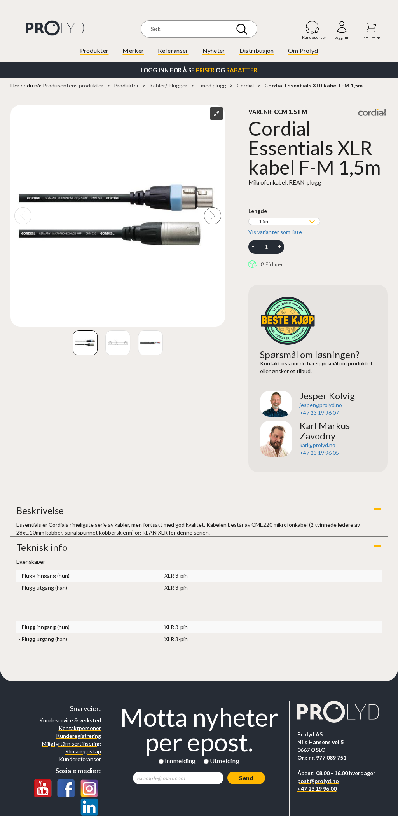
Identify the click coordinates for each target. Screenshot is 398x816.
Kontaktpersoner (80, 728)
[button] (199, 510)
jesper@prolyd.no (321, 405)
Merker (133, 50)
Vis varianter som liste (275, 232)
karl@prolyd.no (317, 445)
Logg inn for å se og (199, 69)
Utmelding (225, 760)
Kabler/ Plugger (168, 85)
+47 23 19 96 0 (318, 412)
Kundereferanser (80, 759)
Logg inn (342, 27)
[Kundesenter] (312, 27)
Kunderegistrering (78, 735)
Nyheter (213, 50)
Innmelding (180, 760)
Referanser (173, 50)
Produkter (94, 50)
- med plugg (212, 85)
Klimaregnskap (83, 751)
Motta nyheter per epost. (199, 730)
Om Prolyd (303, 50)
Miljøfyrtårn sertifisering (71, 743)
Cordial (245, 85)
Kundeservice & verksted (70, 720)
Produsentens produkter (73, 85)
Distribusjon (256, 50)
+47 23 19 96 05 (319, 452)
